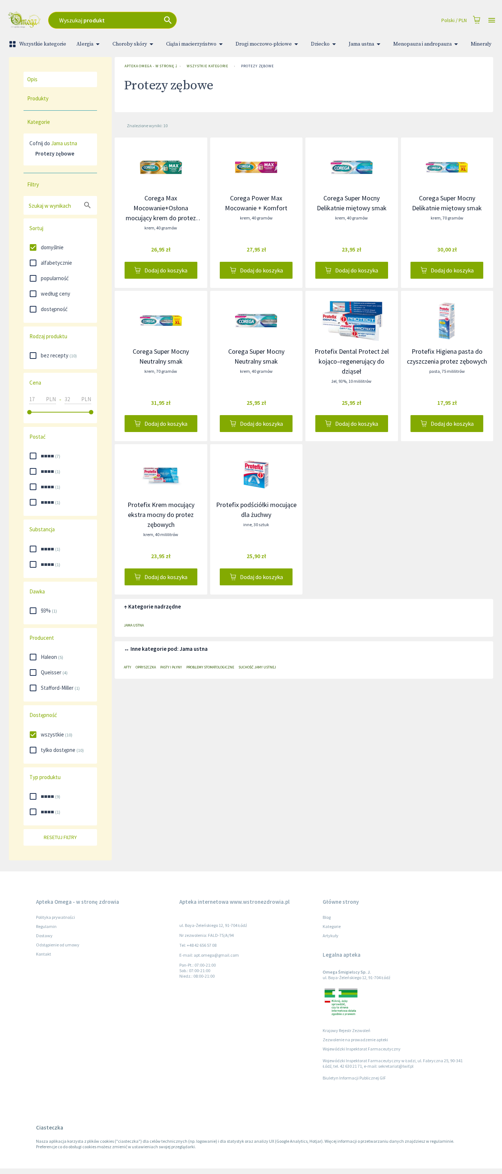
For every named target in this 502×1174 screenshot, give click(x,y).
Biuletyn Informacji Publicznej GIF (354, 1078)
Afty (127, 667)
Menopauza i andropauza (422, 44)
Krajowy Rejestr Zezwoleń (346, 1030)
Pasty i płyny (171, 667)
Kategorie (332, 926)
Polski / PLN (454, 20)
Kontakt (43, 954)
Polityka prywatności (55, 917)
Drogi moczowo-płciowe (264, 44)
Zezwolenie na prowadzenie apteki (355, 1039)
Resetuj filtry (60, 837)
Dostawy (44, 935)
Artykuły (330, 935)
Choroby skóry (129, 44)
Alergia (84, 44)
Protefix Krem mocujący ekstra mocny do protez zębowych (161, 514)
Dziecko (320, 44)
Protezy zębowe (257, 66)
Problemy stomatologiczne (210, 667)
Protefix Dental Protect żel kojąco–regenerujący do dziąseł (352, 361)
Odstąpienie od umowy (57, 945)
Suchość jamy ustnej (257, 667)
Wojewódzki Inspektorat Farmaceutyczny (362, 1049)
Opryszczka (146, 667)
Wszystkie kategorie (42, 44)
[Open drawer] (491, 20)
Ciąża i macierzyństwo (191, 44)
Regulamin (46, 926)
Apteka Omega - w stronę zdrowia (151, 66)
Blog (327, 917)
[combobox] (171, 20)
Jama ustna (361, 44)
